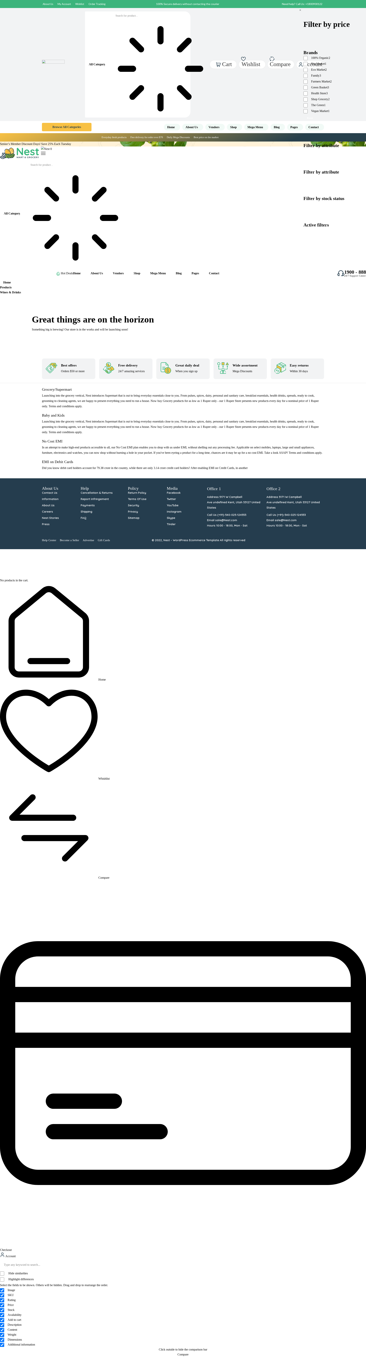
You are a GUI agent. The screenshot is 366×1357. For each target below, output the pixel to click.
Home (7, 282)
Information (50, 499)
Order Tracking (96, 4)
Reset (310, 118)
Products (6, 287)
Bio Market (318, 63)
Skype (171, 518)
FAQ (83, 518)
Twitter (171, 499)
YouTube (172, 505)
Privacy (133, 511)
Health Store (319, 93)
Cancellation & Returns (97, 492)
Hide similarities (18, 1273)
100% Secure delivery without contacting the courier (187, 4)
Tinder (171, 524)
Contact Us (49, 492)
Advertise (88, 540)
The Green (318, 105)
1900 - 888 (355, 272)
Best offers (69, 365)
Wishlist (79, 4)
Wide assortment (245, 365)
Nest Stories (50, 518)
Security (133, 505)
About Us (48, 4)
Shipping (86, 511)
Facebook (174, 492)
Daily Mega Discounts (178, 137)
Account (10, 1256)
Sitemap (133, 518)
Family (316, 75)
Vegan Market (320, 111)
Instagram (174, 511)
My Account (64, 4)
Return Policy (137, 492)
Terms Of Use (137, 499)
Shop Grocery (320, 99)
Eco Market (319, 69)
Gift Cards (104, 540)
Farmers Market (321, 81)
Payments (88, 505)
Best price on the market (206, 137)
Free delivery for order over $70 (146, 137)
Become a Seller (69, 540)
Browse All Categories (66, 127)
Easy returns (299, 365)
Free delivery (128, 365)
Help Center (49, 540)
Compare (103, 877)
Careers (47, 511)
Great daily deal (187, 365)
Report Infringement (95, 499)
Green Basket (320, 87)
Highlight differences (21, 1279)
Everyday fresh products (114, 137)
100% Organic (320, 57)
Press (46, 524)
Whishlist (104, 778)
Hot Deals (67, 273)
